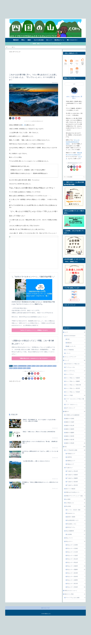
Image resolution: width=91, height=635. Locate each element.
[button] (84, 177)
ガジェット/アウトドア (74, 356)
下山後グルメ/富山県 (76, 471)
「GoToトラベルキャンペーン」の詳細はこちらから (33, 330)
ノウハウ (75, 353)
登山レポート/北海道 (76, 548)
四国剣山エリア (76, 460)
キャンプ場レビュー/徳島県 (75, 378)
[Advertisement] (40, 9)
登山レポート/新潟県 (76, 573)
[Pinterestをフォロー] (38, 378)
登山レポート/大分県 (76, 552)
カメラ (74, 332)
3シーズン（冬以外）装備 (76, 509)
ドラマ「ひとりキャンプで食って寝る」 (75, 400)
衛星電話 (20, 368)
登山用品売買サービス (76, 520)
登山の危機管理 (75, 531)
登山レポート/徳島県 (76, 566)
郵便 (25, 368)
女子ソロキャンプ (75, 408)
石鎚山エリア (76, 464)
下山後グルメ (75, 467)
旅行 (45, 365)
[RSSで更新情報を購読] (44, 378)
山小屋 (34, 365)
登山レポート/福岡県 (76, 580)
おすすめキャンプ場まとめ (75, 363)
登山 (11, 365)
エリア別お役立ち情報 (75, 450)
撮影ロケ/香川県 (75, 439)
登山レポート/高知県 (76, 587)
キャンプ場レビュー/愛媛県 (75, 381)
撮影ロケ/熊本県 (75, 436)
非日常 (29, 368)
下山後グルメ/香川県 (76, 485)
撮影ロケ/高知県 (75, 443)
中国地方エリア (76, 453)
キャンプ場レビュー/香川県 (75, 388)
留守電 (55, 365)
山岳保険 (76, 534)
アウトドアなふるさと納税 (75, 597)
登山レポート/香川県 (76, 583)
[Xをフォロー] (26, 378)
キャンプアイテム (75, 370)
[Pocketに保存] (16, 118)
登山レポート (75, 541)
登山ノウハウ (75, 538)
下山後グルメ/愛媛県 (76, 478)
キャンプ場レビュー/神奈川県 (75, 385)
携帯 (38, 365)
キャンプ (74, 360)
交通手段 (76, 457)
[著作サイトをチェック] (23, 378)
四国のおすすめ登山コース (75, 492)
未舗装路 (50, 365)
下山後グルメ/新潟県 (76, 481)
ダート (29, 365)
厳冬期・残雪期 (76, 516)
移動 (11, 368)
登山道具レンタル (76, 524)
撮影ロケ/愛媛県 (75, 432)
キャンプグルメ (75, 374)
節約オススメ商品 (74, 594)
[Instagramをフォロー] (32, 378)
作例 (76, 339)
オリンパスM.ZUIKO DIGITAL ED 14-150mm (72, 141)
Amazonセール (76, 513)
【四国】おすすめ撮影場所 (75, 415)
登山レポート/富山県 (76, 559)
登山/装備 (75, 506)
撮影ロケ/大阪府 (75, 422)
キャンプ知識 (75, 395)
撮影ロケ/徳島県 (75, 429)
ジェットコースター (22, 365)
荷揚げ (15, 368)
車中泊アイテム (76, 527)
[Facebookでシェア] (13, 118)
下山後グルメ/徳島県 (76, 474)
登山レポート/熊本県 (76, 576)
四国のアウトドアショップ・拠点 (75, 495)
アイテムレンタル (75, 367)
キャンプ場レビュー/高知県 (75, 392)
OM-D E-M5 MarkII (75, 335)
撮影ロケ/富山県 (75, 425)
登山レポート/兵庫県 (76, 545)
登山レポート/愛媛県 (76, 569)
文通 (42, 365)
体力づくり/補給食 (75, 488)
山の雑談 (75, 499)
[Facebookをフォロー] (29, 378)
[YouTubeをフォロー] (35, 378)
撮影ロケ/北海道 (75, 418)
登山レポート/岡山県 (76, 562)
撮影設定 (76, 342)
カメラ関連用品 (75, 349)
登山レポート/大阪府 (76, 555)
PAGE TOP (46, 608)
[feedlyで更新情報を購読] (41, 378)
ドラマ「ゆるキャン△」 (75, 404)
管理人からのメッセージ (74, 590)
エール (15, 365)
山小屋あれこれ (75, 502)
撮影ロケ (74, 411)
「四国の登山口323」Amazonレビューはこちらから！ (33, 358)
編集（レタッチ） (76, 346)
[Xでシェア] (10, 118)
